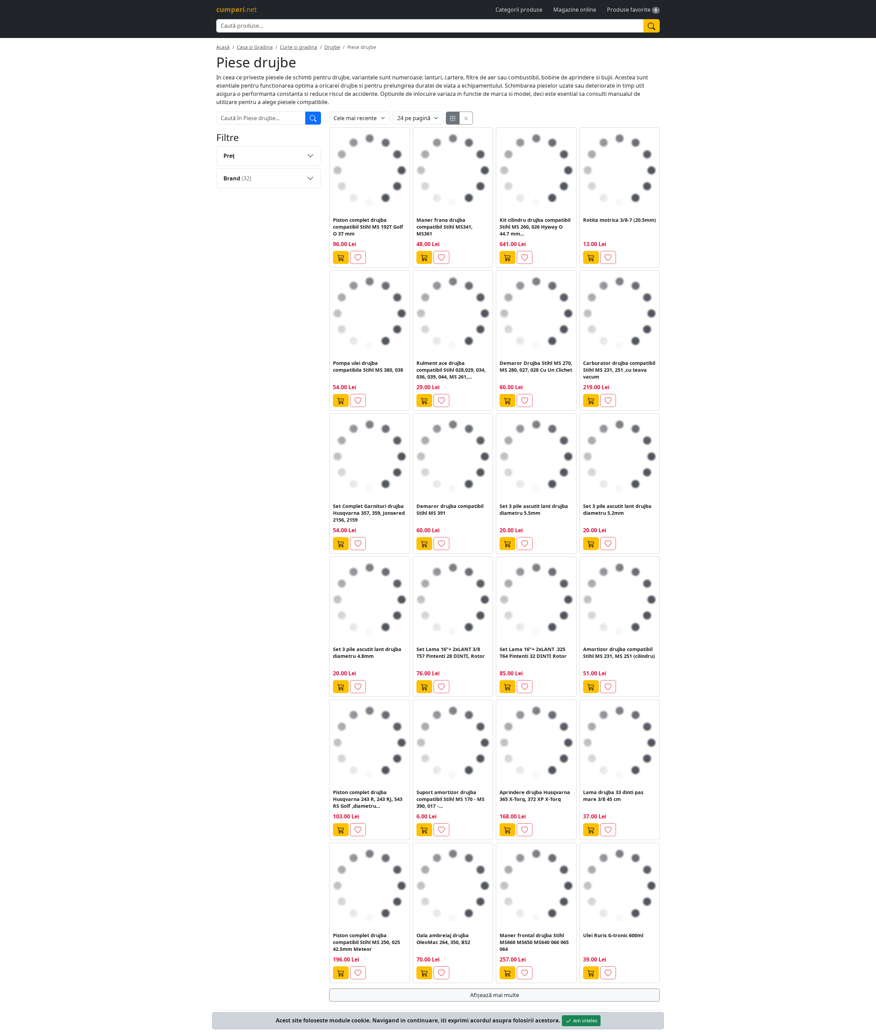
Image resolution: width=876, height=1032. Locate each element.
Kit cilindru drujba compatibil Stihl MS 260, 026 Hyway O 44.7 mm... (535, 227)
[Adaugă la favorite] (358, 257)
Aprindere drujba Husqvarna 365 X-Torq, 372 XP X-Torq (535, 795)
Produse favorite (628, 9)
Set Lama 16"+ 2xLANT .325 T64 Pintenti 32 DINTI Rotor (533, 652)
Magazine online (574, 9)
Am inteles (584, 1020)
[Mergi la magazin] (341, 257)
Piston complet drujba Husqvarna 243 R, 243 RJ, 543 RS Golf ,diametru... (367, 799)
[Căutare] (313, 118)
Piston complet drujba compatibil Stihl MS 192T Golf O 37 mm (368, 227)
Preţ (229, 156)
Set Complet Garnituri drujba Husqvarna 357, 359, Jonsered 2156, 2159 (369, 513)
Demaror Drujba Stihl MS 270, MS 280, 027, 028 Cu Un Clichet (536, 366)
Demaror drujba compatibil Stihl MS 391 (450, 509)
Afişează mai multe (494, 995)
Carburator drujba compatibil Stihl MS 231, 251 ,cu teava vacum (619, 370)
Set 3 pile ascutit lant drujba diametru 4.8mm (367, 652)
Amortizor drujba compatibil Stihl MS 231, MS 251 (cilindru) (619, 652)
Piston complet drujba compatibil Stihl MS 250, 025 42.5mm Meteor (366, 942)
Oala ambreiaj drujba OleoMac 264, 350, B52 (443, 938)
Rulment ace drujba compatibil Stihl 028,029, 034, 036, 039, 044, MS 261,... (451, 370)
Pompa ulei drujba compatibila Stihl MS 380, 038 (368, 366)
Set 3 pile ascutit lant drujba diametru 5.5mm (534, 509)
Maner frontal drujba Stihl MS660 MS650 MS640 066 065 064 (534, 942)
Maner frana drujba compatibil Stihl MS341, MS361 (444, 227)
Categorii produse (518, 9)
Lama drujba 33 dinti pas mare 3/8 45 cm (613, 795)
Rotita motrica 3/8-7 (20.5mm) (619, 220)
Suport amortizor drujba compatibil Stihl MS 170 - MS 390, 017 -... (450, 799)
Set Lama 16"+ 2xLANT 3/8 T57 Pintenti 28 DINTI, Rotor (450, 652)
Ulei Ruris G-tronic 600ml (613, 935)
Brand (237, 178)
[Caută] (651, 26)
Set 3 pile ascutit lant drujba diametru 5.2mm (617, 509)
